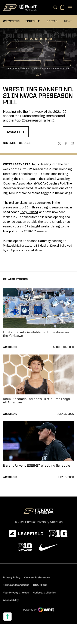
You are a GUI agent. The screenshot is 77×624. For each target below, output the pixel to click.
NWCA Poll (18, 133)
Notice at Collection (44, 592)
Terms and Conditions (16, 584)
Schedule (32, 21)
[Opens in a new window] (26, 533)
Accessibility (11, 600)
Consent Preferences (37, 577)
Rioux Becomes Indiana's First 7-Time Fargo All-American (36, 400)
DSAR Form (40, 584)
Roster (52, 21)
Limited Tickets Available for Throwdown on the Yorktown (36, 334)
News (68, 21)
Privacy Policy (11, 577)
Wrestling (10, 347)
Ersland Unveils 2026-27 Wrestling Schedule (36, 465)
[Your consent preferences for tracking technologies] (7, 616)
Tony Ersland (29, 212)
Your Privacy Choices (16, 592)
